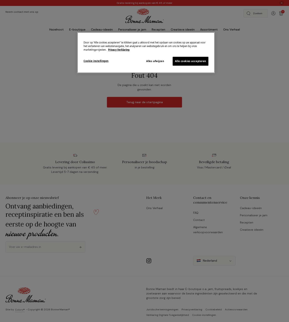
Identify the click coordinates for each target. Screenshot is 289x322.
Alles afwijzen (155, 61)
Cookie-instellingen (96, 60)
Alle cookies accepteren (190, 61)
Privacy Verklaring (118, 49)
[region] (146, 52)
